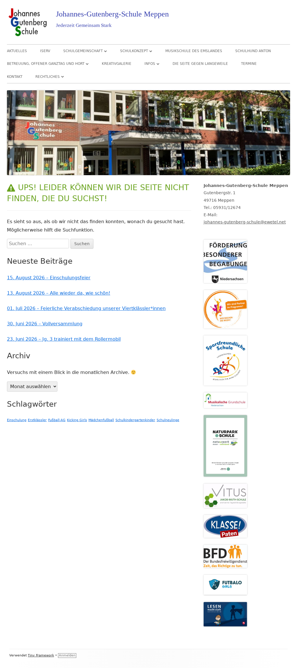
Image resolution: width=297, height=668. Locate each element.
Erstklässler (37, 420)
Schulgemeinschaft (83, 51)
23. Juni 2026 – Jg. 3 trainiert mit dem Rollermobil (64, 339)
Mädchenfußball (101, 420)
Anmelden (67, 655)
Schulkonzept (134, 51)
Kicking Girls (77, 420)
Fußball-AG (57, 420)
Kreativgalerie (116, 64)
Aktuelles (17, 51)
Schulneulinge (168, 420)
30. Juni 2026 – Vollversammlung (44, 323)
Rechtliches (47, 77)
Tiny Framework (41, 655)
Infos (149, 64)
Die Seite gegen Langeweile (200, 64)
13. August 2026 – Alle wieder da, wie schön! (58, 293)
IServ (45, 51)
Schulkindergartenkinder (135, 420)
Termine (249, 64)
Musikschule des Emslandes (193, 51)
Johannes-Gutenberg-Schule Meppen (112, 14)
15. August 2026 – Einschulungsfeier (48, 277)
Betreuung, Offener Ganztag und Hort (45, 64)
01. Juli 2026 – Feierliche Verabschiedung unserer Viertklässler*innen (86, 308)
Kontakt (14, 77)
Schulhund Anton (253, 51)
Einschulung (16, 420)
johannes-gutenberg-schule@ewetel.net (245, 222)
